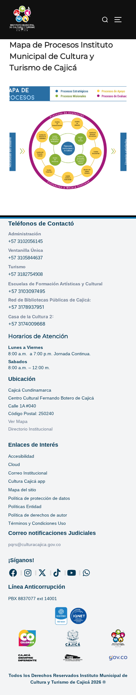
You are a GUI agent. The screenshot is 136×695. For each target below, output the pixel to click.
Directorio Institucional (31, 428)
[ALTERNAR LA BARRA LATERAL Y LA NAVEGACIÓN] (120, 20)
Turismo (17, 266)
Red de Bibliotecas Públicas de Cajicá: (49, 299)
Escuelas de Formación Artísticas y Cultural (55, 283)
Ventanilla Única (25, 250)
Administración (24, 233)
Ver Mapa (18, 421)
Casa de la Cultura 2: (30, 316)
